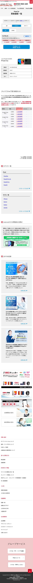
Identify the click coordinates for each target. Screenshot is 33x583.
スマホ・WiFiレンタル (16, 564)
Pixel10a (6, 176)
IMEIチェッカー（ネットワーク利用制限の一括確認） (14, 478)
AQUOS (5, 207)
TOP (2, 8)
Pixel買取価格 (20, 8)
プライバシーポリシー (6, 523)
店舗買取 (3, 462)
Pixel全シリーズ (16, 46)
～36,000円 (19, 114)
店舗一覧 (3, 502)
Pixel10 (5, 185)
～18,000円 (19, 121)
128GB (12, 30)
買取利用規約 (4, 490)
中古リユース (16, 557)
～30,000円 (19, 119)
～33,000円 (19, 111)
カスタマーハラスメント (7, 526)
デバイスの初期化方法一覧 (7, 472)
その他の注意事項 (5, 493)
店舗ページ (22, 20)
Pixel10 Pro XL (7, 179)
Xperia (5, 202)
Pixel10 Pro (6, 182)
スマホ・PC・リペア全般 (17, 551)
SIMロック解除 (4, 447)
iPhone (5, 199)
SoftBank (16, 25)
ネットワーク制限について (7, 475)
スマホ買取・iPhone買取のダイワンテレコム (16, 575)
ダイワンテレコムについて (7, 441)
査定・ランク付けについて (7, 444)
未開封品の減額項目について (8, 450)
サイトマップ (4, 529)
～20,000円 (19, 123)
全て (7, 25)
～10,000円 (19, 126)
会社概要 (3, 521)
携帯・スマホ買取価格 (10, 8)
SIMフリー (26, 25)
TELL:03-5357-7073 (16, 580)
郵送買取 (3, 459)
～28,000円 (19, 116)
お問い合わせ (4, 532)
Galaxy (5, 204)
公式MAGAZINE (5, 508)
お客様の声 (3, 511)
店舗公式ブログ (5, 505)
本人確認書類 (4, 481)
